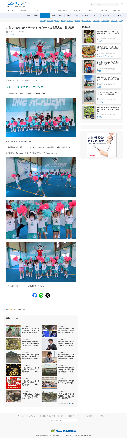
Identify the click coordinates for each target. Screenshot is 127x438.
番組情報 (23, 10)
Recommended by (64, 403)
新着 (28, 15)
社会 (36, 15)
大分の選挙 (117, 15)
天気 (36, 10)
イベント (49, 10)
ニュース (10, 10)
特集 (61, 15)
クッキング (114, 20)
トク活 (63, 20)
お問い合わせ (33, 416)
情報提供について (73, 416)
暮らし (69, 15)
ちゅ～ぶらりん (86, 20)
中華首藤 (42, 20)
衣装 (120, 20)
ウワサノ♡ (70, 20)
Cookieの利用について (102, 416)
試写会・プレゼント (63, 10)
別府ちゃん (50, 20)
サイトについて (22, 416)
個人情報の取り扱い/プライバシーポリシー (53, 416)
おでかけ (77, 20)
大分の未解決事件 (81, 15)
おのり (57, 20)
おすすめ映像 (116, 10)
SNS (90, 10)
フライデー (96, 20)
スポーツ (95, 15)
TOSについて (103, 10)
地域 (53, 15)
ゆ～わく (45, 15)
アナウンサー (77, 10)
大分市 (19, 35)
